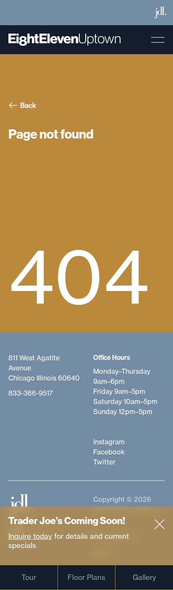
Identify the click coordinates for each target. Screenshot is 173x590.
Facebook (109, 452)
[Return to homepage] (64, 40)
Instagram (109, 442)
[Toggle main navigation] (158, 40)
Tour (28, 577)
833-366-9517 (30, 393)
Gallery (144, 577)
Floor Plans (86, 577)
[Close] (160, 524)
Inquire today (30, 536)
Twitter (104, 462)
